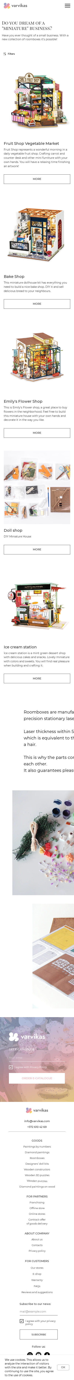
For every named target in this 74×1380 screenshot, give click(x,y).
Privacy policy (37, 1250)
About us (37, 1239)
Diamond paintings (37, 1152)
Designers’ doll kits (37, 1163)
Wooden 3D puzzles (37, 1175)
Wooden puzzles (37, 1181)
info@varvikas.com (37, 1121)
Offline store (37, 1208)
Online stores (37, 1213)
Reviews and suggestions (37, 1292)
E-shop (37, 1273)
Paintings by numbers (37, 1146)
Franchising (37, 1202)
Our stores (37, 1267)
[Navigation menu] (67, 6)
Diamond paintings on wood (37, 1186)
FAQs (37, 1286)
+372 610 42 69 (37, 1127)
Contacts (37, 1245)
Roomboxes (37, 1157)
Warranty (37, 1279)
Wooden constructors (37, 1169)
